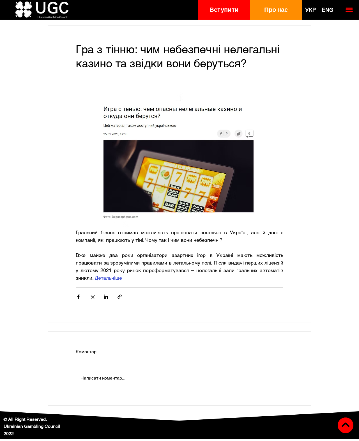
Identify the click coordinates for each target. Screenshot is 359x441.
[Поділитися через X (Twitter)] (92, 296)
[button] (224, 10)
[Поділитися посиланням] (119, 296)
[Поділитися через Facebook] (78, 296)
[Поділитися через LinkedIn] (106, 296)
